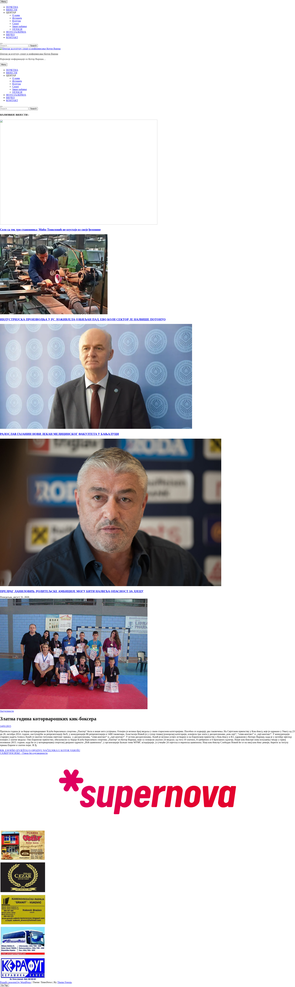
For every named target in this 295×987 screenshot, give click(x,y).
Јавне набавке (19, 26)
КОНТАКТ (12, 37)
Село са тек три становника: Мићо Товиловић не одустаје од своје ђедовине (50, 229)
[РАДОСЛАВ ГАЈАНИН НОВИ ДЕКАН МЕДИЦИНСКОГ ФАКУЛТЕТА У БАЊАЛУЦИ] (96, 428)
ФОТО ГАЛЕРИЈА (16, 32)
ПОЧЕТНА (12, 7)
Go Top (4, 985)
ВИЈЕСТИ (11, 9)
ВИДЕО (10, 34)
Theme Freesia (64, 982)
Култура (16, 21)
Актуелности (7, 711)
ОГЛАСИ (17, 29)
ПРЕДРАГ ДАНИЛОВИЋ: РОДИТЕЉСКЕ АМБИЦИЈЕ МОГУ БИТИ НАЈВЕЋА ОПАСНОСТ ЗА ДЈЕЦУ (72, 591)
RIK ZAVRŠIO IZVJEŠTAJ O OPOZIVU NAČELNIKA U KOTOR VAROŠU (40, 750)
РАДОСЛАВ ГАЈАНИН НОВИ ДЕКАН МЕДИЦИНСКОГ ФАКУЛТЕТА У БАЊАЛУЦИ (59, 434)
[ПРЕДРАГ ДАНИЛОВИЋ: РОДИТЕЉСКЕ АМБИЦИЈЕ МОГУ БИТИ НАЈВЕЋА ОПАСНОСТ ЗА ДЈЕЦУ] (110, 585)
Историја (17, 18)
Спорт (15, 23)
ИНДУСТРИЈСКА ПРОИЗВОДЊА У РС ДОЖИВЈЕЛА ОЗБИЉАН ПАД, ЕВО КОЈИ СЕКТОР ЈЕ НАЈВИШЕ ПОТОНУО (83, 319)
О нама (16, 15)
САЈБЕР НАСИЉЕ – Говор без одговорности (24, 753)
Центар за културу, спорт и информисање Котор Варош (29, 54)
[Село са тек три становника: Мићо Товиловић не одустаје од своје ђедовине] (78, 223)
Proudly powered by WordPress (15, 982)
